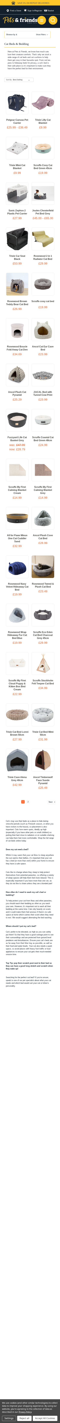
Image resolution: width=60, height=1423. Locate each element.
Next (51, 802)
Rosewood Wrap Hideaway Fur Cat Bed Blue (17, 635)
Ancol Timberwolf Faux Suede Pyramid (43, 780)
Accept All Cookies (45, 1418)
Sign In (31, 11)
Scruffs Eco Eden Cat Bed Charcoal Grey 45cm (43, 635)
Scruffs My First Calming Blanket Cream (17, 490)
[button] (27, 34)
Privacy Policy (25, 1412)
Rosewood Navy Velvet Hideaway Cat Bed (17, 587)
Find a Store (15, 11)
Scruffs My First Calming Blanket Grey (43, 490)
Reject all (24, 1418)
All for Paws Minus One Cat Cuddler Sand (17, 538)
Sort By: (9, 80)
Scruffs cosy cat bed (42, 301)
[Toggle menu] (41, 20)
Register (38, 11)
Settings (9, 1418)
